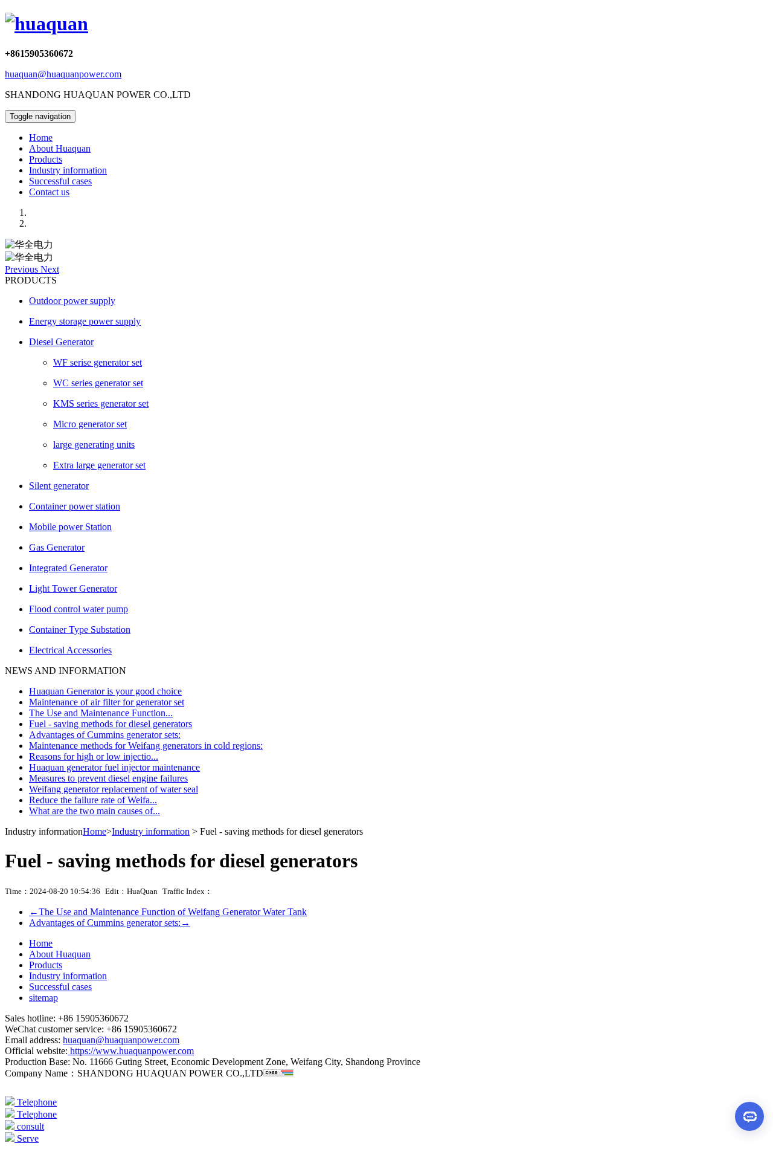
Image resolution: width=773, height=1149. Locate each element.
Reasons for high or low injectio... (93, 756)
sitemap (43, 997)
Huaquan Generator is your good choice (105, 691)
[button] (22, 269)
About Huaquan (60, 148)
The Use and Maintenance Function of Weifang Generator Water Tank (168, 912)
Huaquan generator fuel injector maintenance (114, 767)
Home (41, 137)
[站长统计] (278, 1073)
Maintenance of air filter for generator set (106, 702)
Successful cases (60, 181)
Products (45, 159)
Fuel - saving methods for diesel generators (110, 724)
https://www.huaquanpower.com (131, 1051)
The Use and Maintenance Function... (101, 713)
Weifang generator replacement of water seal (113, 789)
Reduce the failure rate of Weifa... (93, 800)
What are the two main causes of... (94, 811)
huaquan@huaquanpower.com (63, 74)
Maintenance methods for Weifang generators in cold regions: (146, 745)
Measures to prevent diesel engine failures (108, 778)
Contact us (49, 192)
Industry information (68, 170)
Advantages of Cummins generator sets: (105, 735)
